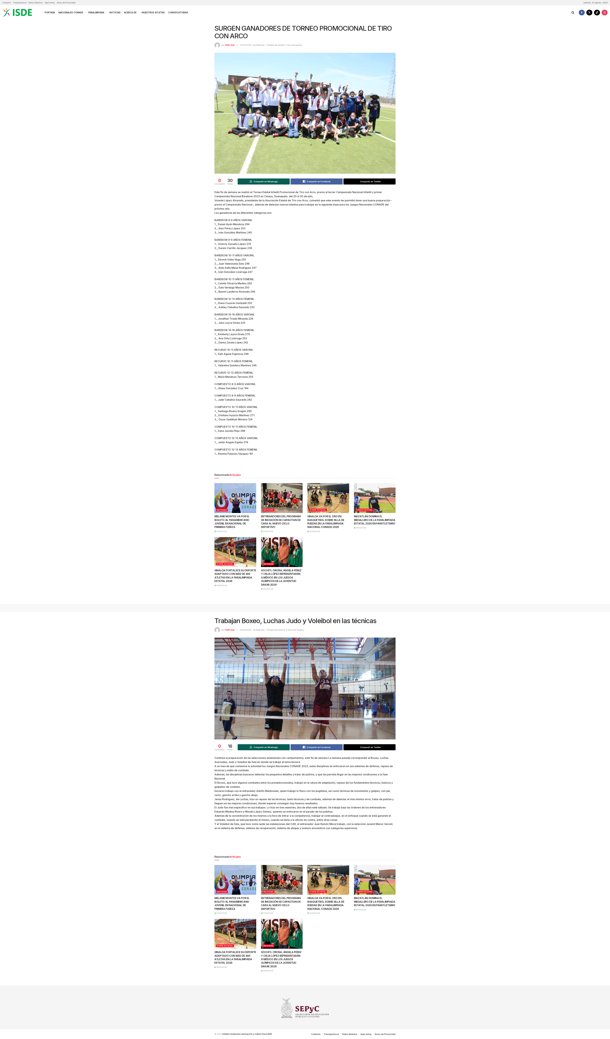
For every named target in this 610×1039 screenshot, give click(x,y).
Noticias (115, 12)
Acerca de (130, 12)
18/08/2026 (267, 589)
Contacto (6, 2)
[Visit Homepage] (20, 12)
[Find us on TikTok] (597, 12)
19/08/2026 (360, 528)
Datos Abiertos (35, 2)
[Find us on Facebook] (582, 12)
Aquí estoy (50, 2)
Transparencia (20, 2)
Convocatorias (178, 12)
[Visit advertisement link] (305, 465)
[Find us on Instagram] (605, 12)
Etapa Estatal (318, 510)
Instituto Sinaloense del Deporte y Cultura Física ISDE (247, 1034)
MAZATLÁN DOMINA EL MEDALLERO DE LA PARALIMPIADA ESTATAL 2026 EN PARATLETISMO (374, 520)
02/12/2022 (246, 45)
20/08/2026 (314, 531)
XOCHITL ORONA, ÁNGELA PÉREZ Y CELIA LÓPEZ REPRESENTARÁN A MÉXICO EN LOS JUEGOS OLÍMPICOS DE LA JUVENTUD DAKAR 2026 (281, 577)
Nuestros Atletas (153, 12)
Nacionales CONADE (70, 12)
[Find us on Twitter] (589, 12)
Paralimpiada (96, 12)
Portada (50, 12)
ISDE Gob (229, 45)
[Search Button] (573, 13)
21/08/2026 (221, 531)
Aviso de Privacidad (66, 2)
